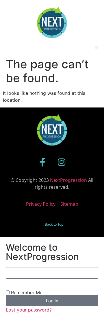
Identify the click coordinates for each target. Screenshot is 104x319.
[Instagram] (61, 162)
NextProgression (68, 180)
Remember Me (26, 292)
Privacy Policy (40, 204)
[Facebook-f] (42, 162)
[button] (96, 47)
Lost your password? (29, 310)
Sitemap (69, 204)
